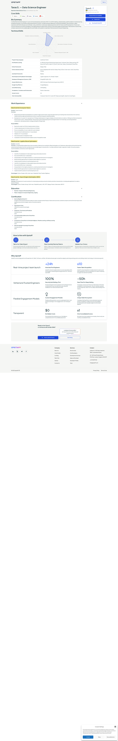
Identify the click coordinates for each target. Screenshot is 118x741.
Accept (88, 737)
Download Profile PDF (97, 23)
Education (15, 188)
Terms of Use (104, 370)
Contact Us (57, 363)
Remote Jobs (73, 350)
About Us (57, 350)
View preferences (111, 737)
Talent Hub (57, 358)
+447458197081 (93, 360)
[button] (115, 726)
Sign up (104, 2)
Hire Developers (73, 353)
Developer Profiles (74, 360)
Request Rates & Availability (95, 15)
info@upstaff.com (94, 362)
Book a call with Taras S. (49, 337)
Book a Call (96, 19)
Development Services (75, 355)
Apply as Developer (74, 358)
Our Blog (57, 355)
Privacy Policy (96, 370)
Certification (16, 196)
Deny (99, 737)
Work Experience (18, 103)
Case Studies (58, 353)
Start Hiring (69, 337)
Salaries (56, 360)
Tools (71, 363)
